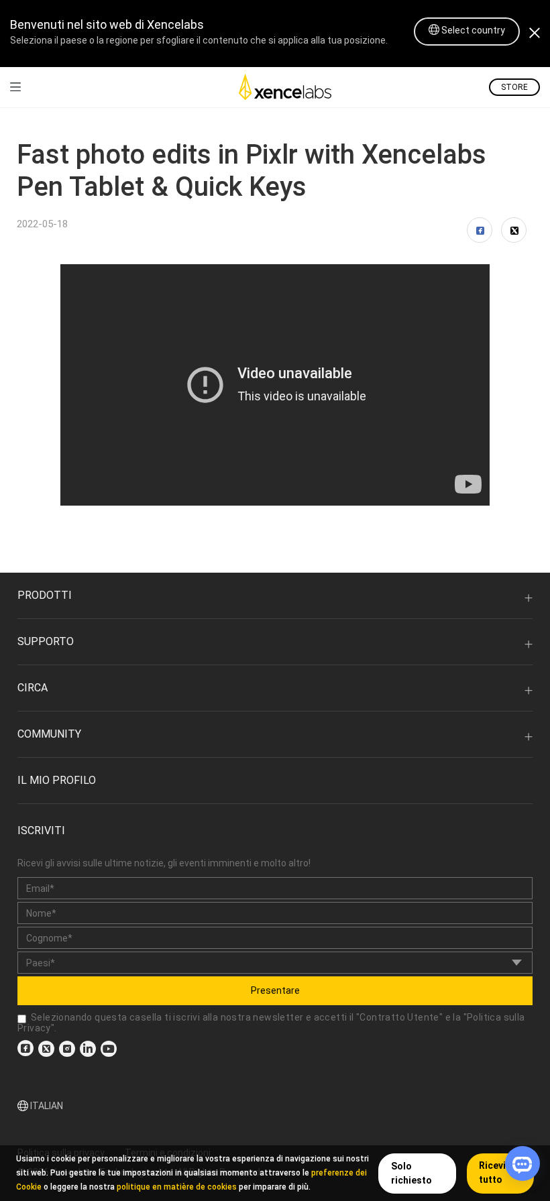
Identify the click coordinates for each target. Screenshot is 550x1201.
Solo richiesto (411, 1173)
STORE (514, 87)
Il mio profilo (56, 780)
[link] (15, 87)
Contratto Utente (399, 1017)
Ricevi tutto (492, 1172)
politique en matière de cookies (177, 1187)
